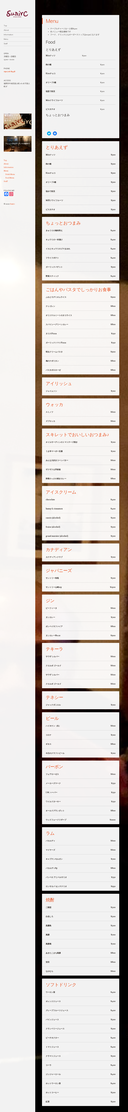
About (6, 30)
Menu (6, 39)
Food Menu (9, 178)
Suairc (12, 204)
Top (5, 25)
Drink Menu (10, 174)
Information (8, 34)
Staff (6, 43)
